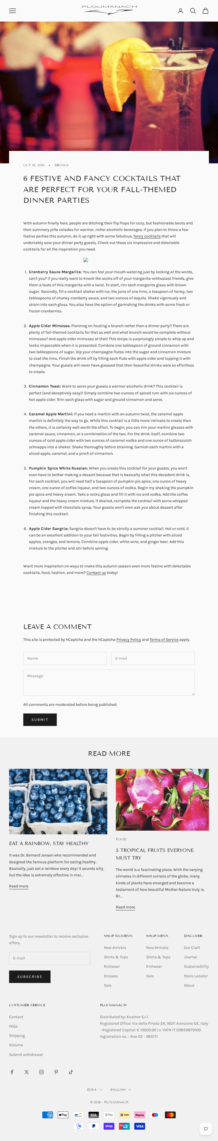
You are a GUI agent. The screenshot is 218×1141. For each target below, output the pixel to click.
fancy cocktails (147, 236)
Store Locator (196, 976)
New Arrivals (115, 947)
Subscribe (29, 976)
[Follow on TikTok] (71, 1072)
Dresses (111, 976)
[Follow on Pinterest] (56, 1072)
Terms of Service (164, 639)
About (189, 985)
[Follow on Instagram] (41, 1072)
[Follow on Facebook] (12, 1072)
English (117, 1090)
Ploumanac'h (113, 1005)
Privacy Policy (128, 639)
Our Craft (192, 947)
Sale (108, 985)
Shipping (17, 1035)
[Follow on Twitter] (27, 1072)
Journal (190, 957)
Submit (40, 719)
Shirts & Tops (116, 957)
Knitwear (112, 966)
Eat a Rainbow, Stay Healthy (49, 844)
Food (121, 839)
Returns (16, 1045)
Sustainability (196, 966)
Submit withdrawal (26, 1054)
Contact (16, 1016)
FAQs (13, 1026)
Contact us (96, 572)
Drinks (61, 165)
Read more (18, 886)
